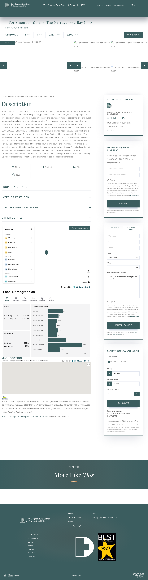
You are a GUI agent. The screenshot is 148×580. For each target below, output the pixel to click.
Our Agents (119, 130)
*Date (109, 253)
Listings (12, 416)
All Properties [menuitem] (33, 538)
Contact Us (111, 130)
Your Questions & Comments (117, 272)
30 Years (113, 362)
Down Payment (113, 379)
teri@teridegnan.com (104, 517)
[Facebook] (69, 526)
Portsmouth (36, 416)
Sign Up (100, 5)
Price (109, 369)
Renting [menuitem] (31, 549)
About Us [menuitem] (31, 556)
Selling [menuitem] (30, 545)
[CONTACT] (133, 35)
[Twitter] (74, 526)
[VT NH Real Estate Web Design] (138, 575)
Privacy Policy (134, 195)
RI (18, 416)
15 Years (124, 362)
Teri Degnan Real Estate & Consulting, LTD (64, 5)
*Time (109, 263)
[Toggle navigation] (137, 5)
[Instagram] (80, 526)
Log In (108, 5)
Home (4, 416)
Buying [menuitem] (30, 542)
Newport (25, 416)
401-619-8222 (121, 5)
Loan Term (112, 357)
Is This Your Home (131, 228)
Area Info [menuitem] (31, 552)
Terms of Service (116, 334)
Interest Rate (113, 389)
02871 (46, 416)
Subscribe (123, 204)
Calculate (123, 403)
